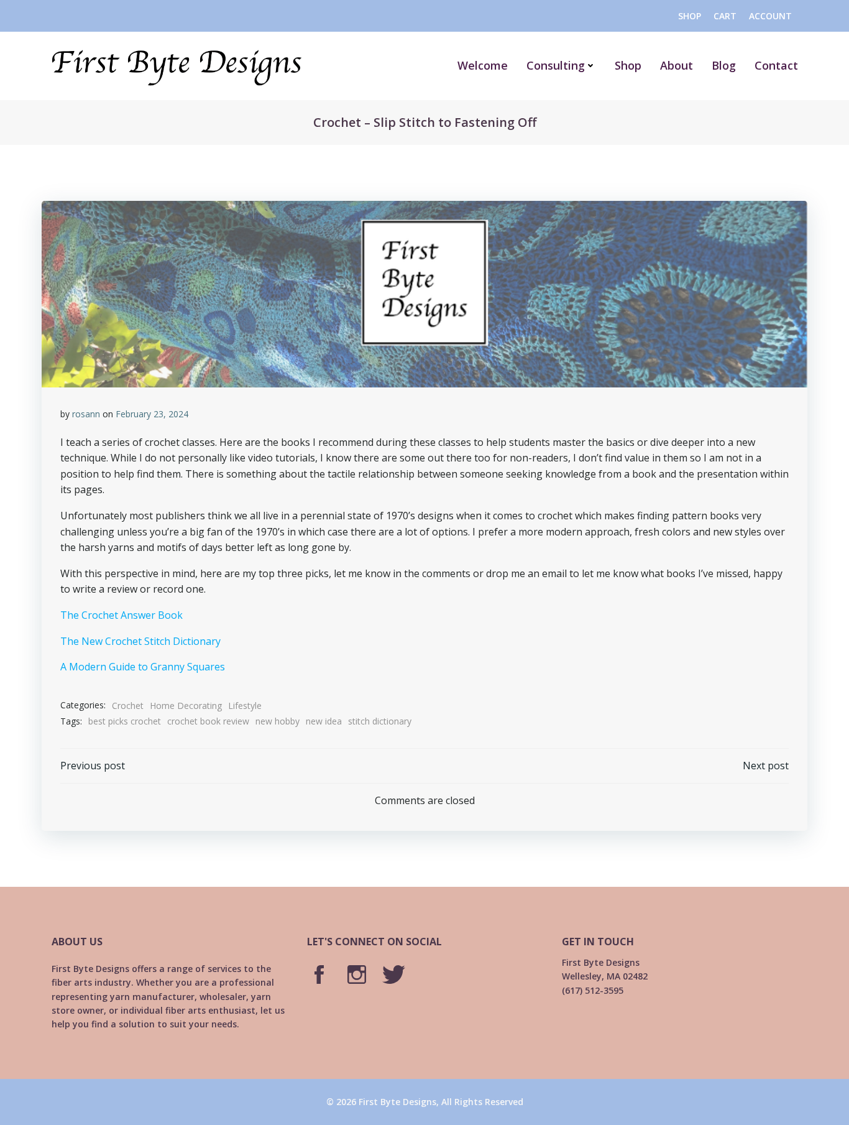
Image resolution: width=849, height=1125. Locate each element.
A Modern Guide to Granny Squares (142, 667)
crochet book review (208, 721)
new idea (324, 721)
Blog (724, 65)
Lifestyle (245, 705)
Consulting (555, 65)
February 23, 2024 (152, 414)
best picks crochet (124, 721)
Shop (689, 16)
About (676, 65)
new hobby (277, 721)
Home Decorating (186, 705)
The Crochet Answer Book (121, 615)
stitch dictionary (379, 721)
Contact (776, 65)
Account (770, 16)
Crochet (128, 705)
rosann (86, 414)
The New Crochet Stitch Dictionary (140, 641)
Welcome (482, 65)
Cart (725, 16)
